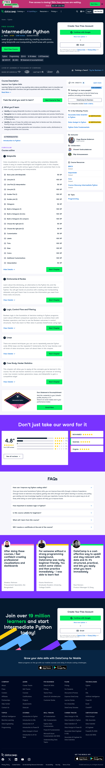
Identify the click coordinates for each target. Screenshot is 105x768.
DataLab (26, 707)
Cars (70, 179)
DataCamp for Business (85, 100)
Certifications (27, 696)
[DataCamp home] (16, 755)
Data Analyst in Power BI (73, 727)
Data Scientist (90, 724)
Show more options (79, 36)
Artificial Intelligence (93, 696)
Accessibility (49, 764)
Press (3, 689)
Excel (87, 704)
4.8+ (12, 35)
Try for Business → (96, 70)
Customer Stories (49, 700)
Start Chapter (54, 269)
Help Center (6, 704)
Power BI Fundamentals (52, 730)
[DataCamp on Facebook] (3, 759)
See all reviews (12, 456)
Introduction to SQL (29, 720)
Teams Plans (48, 693)
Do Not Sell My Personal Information (33, 764)
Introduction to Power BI (31, 727)
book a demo (88, 103)
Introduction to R (28, 724)
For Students (69, 689)
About (4, 685)
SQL (87, 693)
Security (57, 764)
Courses (25, 693)
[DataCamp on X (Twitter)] (9, 759)
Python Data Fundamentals (78, 127)
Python (10, 19)
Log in (89, 11)
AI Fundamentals (49, 716)
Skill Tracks (26, 689)
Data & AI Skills (49, 685)
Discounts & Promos (71, 693)
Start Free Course (11, 49)
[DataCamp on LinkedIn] (16, 759)
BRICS (70, 166)
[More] (61, 11)
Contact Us (5, 707)
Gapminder (72, 173)
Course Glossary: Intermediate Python (83, 185)
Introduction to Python (12, 141)
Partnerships (6, 700)
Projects (25, 700)
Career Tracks (27, 685)
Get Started (98, 11)
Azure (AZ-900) (91, 735)
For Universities (70, 704)
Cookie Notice (16, 764)
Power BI (89, 700)
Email (82, 45)
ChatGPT (89, 707)
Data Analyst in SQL (71, 716)
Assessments (27, 704)
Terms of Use (81, 49)
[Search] (77, 11)
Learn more (97, 83)
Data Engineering (7, 724)
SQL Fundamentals (50, 720)
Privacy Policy (92, 49)
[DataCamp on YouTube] (22, 759)
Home (4, 19)
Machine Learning (8, 720)
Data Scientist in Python (73, 720)
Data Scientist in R (71, 724)
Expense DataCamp (71, 696)
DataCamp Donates (71, 707)
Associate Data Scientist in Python (77, 116)
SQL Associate (90, 720)
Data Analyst (90, 716)
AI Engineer (89, 727)
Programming (73, 199)
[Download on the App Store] (45, 668)
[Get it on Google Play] (60, 668)
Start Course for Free (52, 100)
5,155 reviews (20, 35)
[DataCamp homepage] (9, 11)
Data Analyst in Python (77, 122)
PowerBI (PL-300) (91, 731)
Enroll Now (49, 407)
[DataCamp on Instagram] (29, 759)
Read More (5, 92)
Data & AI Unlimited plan (52, 696)
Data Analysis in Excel (30, 731)
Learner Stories (70, 700)
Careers (4, 693)
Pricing (46, 689)
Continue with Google (82, 32)
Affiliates (5, 696)
